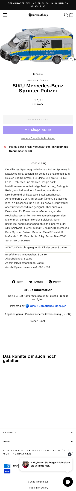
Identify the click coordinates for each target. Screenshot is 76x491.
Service (10, 432)
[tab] (38, 163)
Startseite (37, 74)
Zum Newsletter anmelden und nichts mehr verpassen (36, 452)
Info (6, 441)
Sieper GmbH (38, 80)
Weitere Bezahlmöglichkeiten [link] (38, 138)
